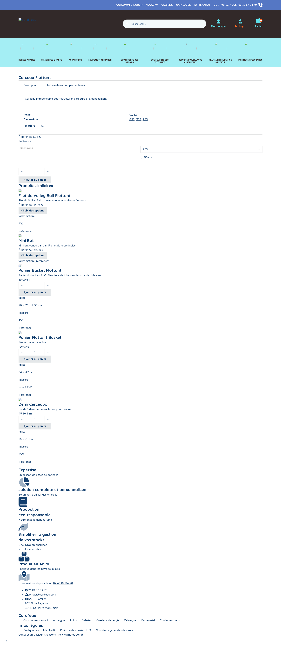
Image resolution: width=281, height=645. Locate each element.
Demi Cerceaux (33, 404)
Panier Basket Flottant (40, 270)
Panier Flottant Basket (40, 337)
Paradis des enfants (51, 60)
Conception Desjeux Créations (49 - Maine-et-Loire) (51, 634)
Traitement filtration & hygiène (220, 61)
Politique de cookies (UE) (75, 630)
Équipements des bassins (129, 61)
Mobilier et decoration (250, 60)
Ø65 (138, 119)
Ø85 (145, 119)
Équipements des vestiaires (160, 61)
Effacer (147, 157)
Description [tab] (30, 85)
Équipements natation (100, 60)
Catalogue (183, 4)
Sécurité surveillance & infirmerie (190, 61)
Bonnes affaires (27, 60)
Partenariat (202, 4)
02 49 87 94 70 (63, 583)
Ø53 (131, 119)
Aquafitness (75, 60)
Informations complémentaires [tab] (66, 85)
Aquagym (152, 4)
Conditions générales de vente (114, 630)
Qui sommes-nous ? (129, 4)
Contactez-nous (225, 4)
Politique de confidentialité (39, 630)
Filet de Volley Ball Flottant (45, 195)
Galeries (167, 4)
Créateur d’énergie (107, 620)
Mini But (26, 240)
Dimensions (26, 148)
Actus (73, 620)
